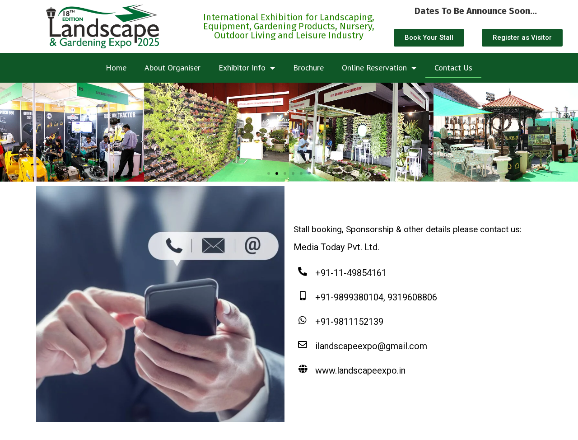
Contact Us (453, 67)
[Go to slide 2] (276, 173)
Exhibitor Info (242, 67)
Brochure (308, 67)
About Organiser (172, 67)
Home (116, 67)
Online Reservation (374, 67)
